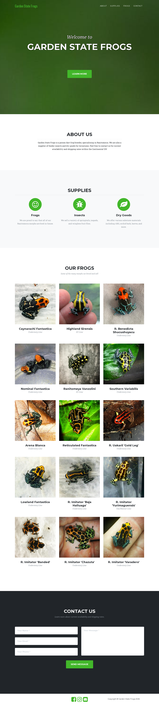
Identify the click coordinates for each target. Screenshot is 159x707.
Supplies (115, 6)
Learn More (79, 74)
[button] (79, 664)
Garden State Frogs (26, 6)
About (103, 6)
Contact (137, 6)
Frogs (126, 6)
